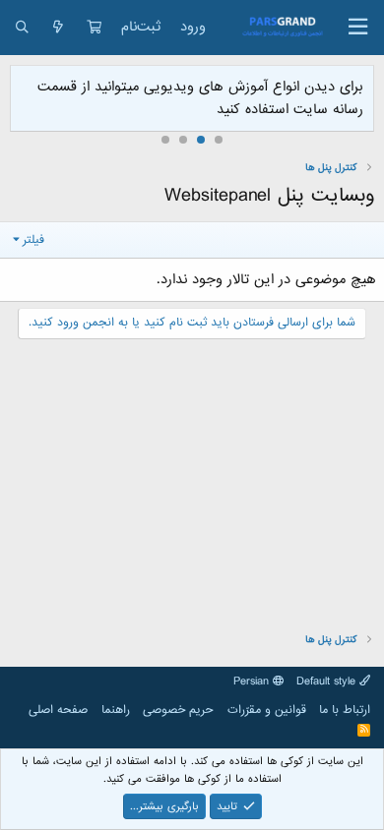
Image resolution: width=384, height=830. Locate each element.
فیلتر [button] (33, 240)
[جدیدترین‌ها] (58, 27)
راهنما (115, 710)
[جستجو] (22, 27)
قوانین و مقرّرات (266, 710)
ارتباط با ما (344, 710)
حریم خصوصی (178, 710)
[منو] (358, 27)
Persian (253, 681)
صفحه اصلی (58, 710)
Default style (327, 681)
